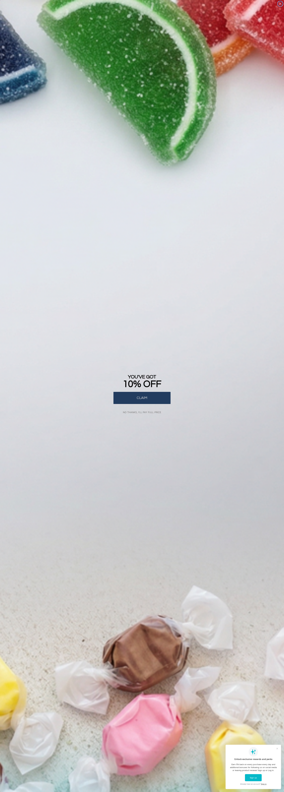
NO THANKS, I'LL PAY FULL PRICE (142, 412)
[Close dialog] (280, 3)
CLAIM (142, 398)
